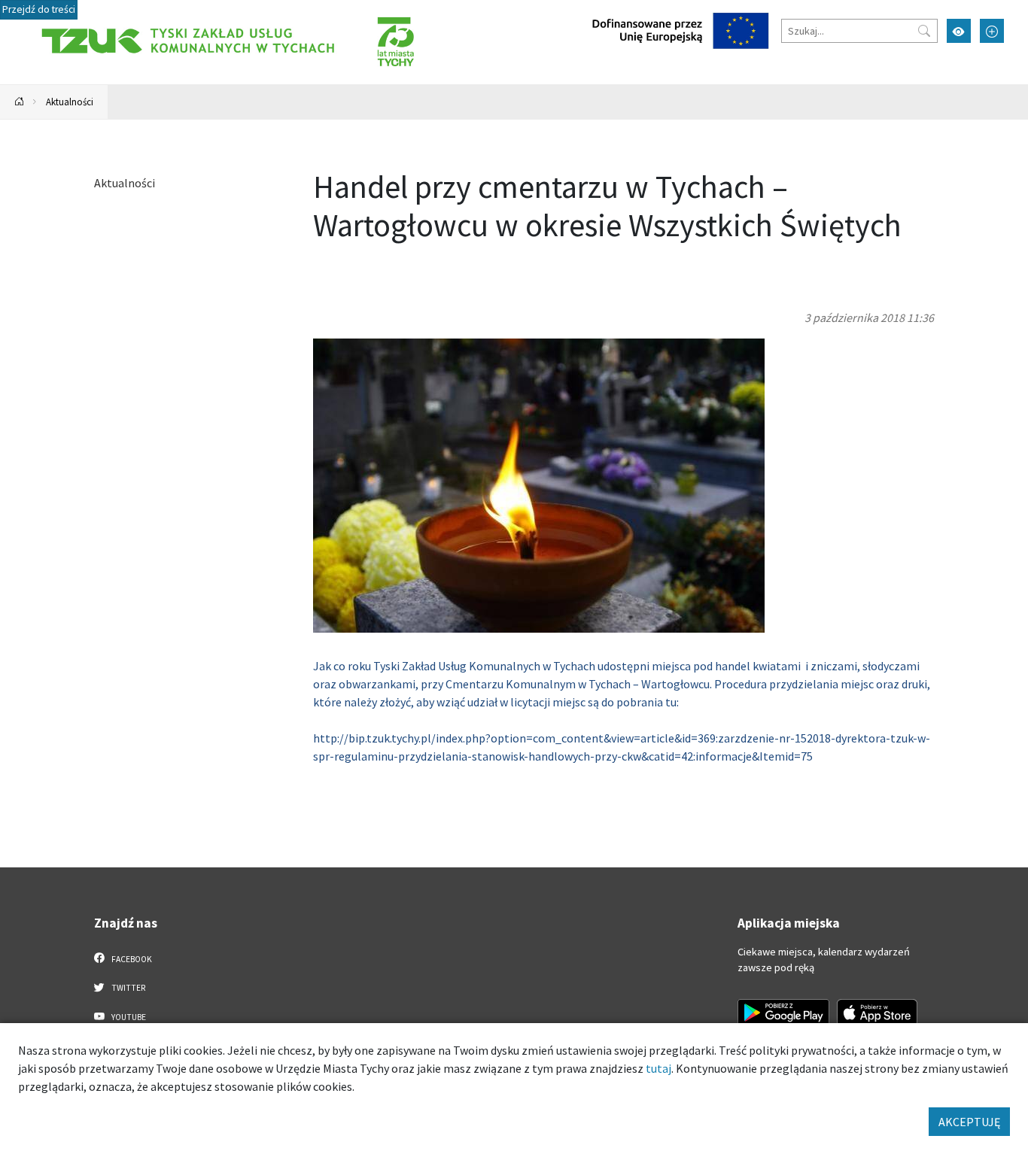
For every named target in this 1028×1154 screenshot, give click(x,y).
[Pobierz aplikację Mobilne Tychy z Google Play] (783, 1012)
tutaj (658, 1068)
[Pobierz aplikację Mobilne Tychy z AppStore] (877, 1012)
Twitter (127, 987)
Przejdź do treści (38, 9)
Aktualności (69, 102)
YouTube (128, 1017)
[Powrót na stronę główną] (19, 102)
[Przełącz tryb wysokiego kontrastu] (959, 31)
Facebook (131, 959)
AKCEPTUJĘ (969, 1121)
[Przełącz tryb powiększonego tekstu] (992, 31)
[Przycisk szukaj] (924, 31)
